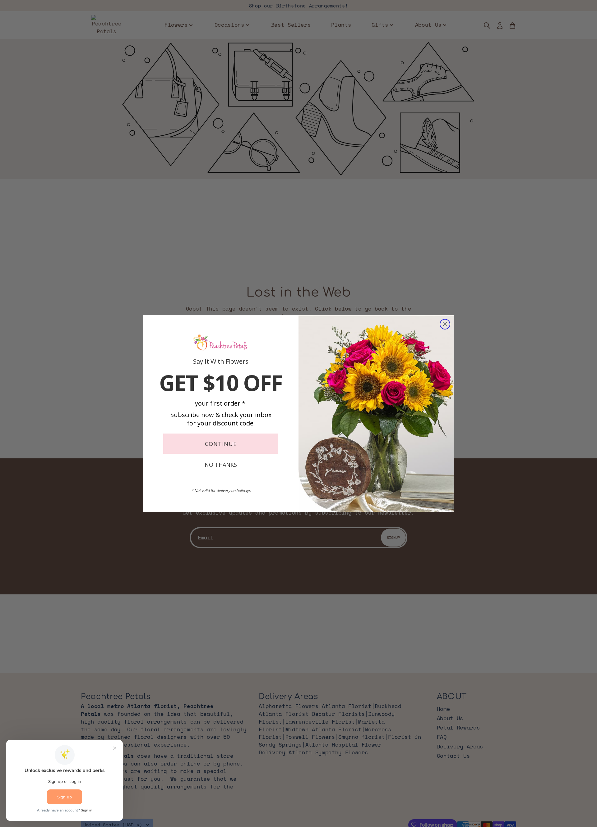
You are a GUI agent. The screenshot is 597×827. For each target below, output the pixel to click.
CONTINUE (221, 444)
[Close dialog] (445, 324)
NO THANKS (221, 464)
